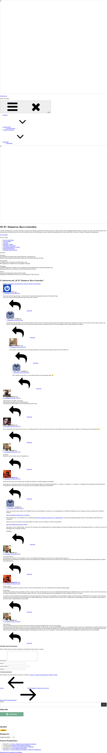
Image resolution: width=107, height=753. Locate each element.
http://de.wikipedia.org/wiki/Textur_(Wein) (16, 524)
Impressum (6, 142)
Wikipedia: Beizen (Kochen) (10, 250)
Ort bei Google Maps (8, 240)
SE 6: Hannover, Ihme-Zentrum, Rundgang (20, 745)
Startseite (5, 115)
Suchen (2, 701)
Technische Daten (10, 128)
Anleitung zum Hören (8, 130)
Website (2, 669)
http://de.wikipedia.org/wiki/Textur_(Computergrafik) (49, 517)
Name (2, 663)
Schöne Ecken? (7, 127)
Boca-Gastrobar (7, 241)
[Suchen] (104, 705)
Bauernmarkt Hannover (9, 248)
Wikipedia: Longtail (8, 244)
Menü (49, 112)
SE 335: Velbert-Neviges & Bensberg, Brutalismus (23, 744)
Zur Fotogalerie (4, 234)
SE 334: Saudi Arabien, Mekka (19, 748)
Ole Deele (5, 243)
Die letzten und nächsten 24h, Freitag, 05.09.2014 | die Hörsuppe (24, 283)
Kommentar (3, 660)
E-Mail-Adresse (4, 666)
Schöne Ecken (3, 96)
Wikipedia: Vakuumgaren (9, 245)
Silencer (13, 477)
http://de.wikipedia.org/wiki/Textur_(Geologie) (17, 515)
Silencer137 (14, 582)
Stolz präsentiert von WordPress (14, 752)
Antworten (29, 310)
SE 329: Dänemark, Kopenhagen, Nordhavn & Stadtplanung (26, 749)
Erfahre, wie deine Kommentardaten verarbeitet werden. (44, 674)
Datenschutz (9, 143)
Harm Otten (6, 749)
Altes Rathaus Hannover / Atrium (11, 247)
